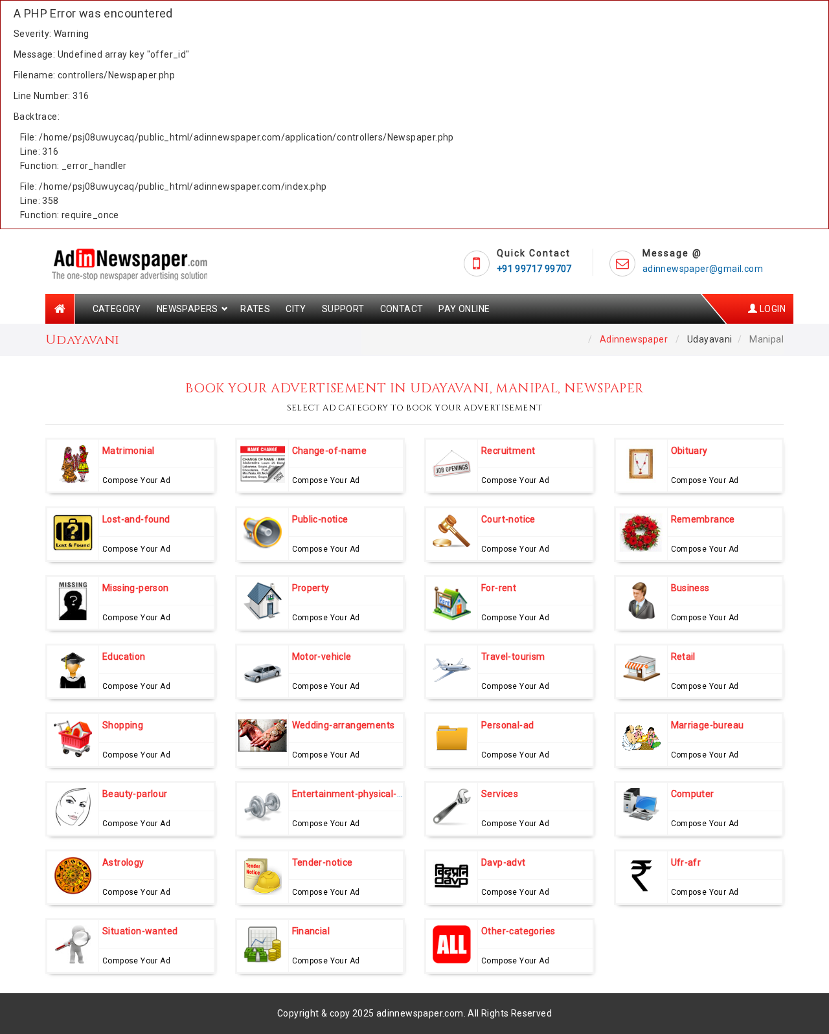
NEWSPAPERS (187, 309)
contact (402, 309)
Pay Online (464, 309)
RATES (255, 309)
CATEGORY (117, 309)
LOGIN (772, 309)
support (343, 309)
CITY (296, 309)
